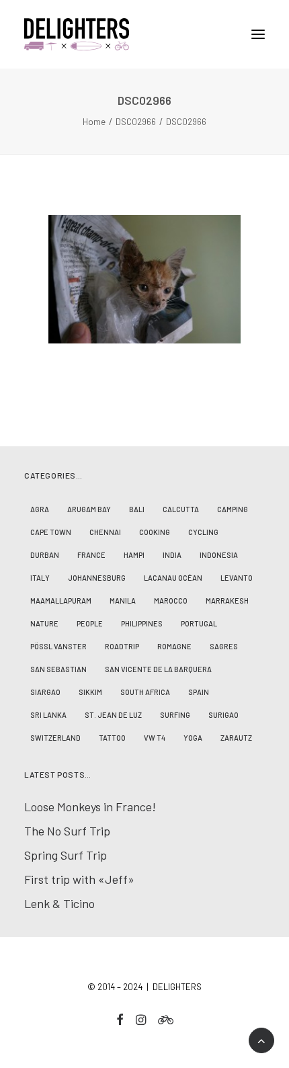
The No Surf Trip (67, 830)
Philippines (142, 623)
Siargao (45, 692)
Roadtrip (122, 646)
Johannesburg (97, 577)
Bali (136, 509)
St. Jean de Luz (113, 714)
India (172, 554)
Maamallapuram (60, 600)
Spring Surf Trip (65, 855)
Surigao (223, 714)
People (90, 623)
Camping (232, 509)
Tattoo (112, 737)
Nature (44, 623)
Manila (123, 600)
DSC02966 (136, 121)
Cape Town (50, 532)
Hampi (134, 554)
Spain (198, 692)
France (91, 554)
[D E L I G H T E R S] (144, 34)
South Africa (145, 692)
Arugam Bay (89, 509)
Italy (40, 577)
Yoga (192, 737)
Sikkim (90, 692)
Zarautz (236, 737)
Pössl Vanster (58, 646)
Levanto (236, 577)
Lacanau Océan (173, 577)
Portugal (199, 623)
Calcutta (181, 509)
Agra (39, 509)
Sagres (224, 646)
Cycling (203, 532)
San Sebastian (58, 669)
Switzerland (55, 737)
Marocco (171, 600)
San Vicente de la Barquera (158, 669)
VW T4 (154, 737)
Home (94, 121)
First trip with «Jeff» (79, 879)
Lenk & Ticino (59, 903)
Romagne (174, 646)
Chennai (105, 532)
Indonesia (219, 554)
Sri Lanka (48, 714)
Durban (44, 554)
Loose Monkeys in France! (90, 806)
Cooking (154, 532)
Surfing (175, 714)
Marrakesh (227, 600)
